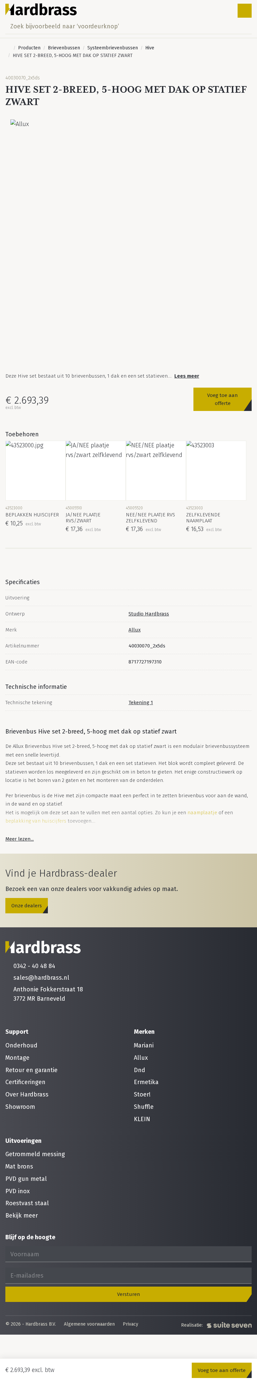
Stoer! (142, 1094)
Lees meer (186, 376)
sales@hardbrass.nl (41, 977)
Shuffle (144, 1106)
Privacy (130, 1324)
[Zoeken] (245, 26)
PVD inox (17, 1191)
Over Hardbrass (27, 1094)
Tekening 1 (140, 703)
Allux (134, 630)
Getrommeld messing (35, 1154)
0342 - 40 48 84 (34, 966)
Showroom (20, 1106)
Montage (17, 1057)
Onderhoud (21, 1045)
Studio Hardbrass (148, 614)
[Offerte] (224, 11)
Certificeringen (25, 1082)
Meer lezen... (19, 839)
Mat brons (19, 1166)
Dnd (139, 1070)
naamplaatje (202, 813)
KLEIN (142, 1119)
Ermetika (146, 1082)
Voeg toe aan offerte (222, 399)
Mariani (144, 1045)
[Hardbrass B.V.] (41, 9)
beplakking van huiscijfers (35, 821)
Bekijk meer (21, 1215)
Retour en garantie (31, 1070)
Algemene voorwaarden (89, 1324)
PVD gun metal (26, 1179)
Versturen (128, 1294)
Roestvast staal (27, 1203)
